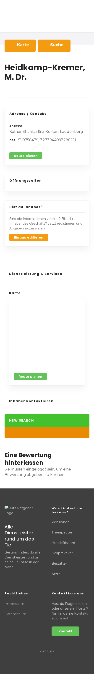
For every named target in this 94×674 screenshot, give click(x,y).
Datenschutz (15, 614)
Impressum (14, 604)
